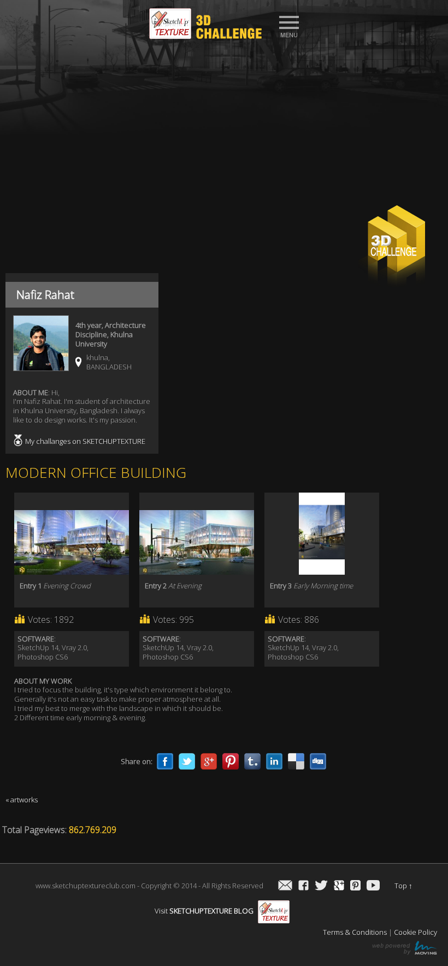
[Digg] (318, 761)
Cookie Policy (415, 932)
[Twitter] (187, 761)
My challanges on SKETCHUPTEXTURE (85, 441)
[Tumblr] (252, 761)
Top (403, 885)
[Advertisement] (224, 126)
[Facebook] (165, 761)
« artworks (21, 800)
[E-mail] (285, 886)
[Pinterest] (230, 761)
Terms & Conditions (355, 932)
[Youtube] (373, 886)
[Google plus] (209, 761)
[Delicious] (296, 761)
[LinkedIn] (274, 761)
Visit (204, 911)
